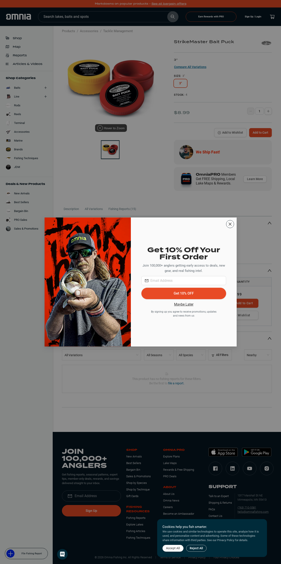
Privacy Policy (225, 540)
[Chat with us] (62, 554)
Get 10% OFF (184, 293)
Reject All (196, 548)
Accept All (173, 548)
